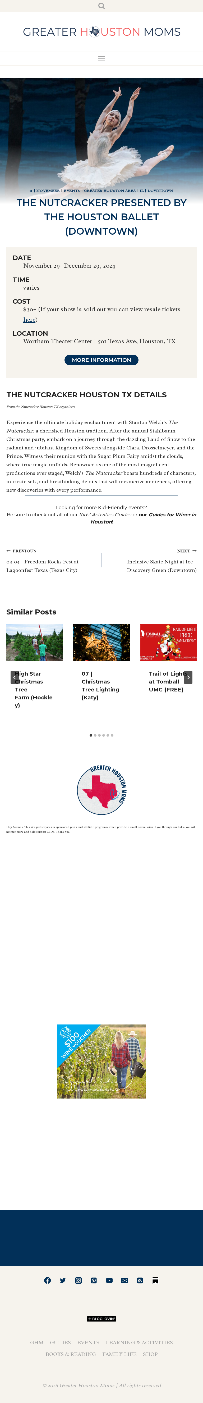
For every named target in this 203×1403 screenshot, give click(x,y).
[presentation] (34, 642)
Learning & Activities (139, 1342)
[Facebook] (47, 1280)
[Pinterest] (93, 1280)
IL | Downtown (156, 190)
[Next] (188, 677)
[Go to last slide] (15, 677)
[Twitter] (63, 1280)
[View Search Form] (102, 6)
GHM (37, 1342)
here (29, 320)
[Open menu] (101, 58)
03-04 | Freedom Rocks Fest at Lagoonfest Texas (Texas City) (42, 560)
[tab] (91, 735)
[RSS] (140, 1280)
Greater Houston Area (110, 190)
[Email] (124, 1280)
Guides (60, 1342)
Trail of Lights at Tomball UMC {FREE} (168, 682)
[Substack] (155, 1280)
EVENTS (72, 190)
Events (88, 1342)
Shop (150, 1354)
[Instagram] (78, 1280)
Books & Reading (70, 1354)
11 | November (45, 190)
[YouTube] (109, 1280)
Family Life (119, 1354)
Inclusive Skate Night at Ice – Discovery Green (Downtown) (162, 560)
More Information (101, 360)
